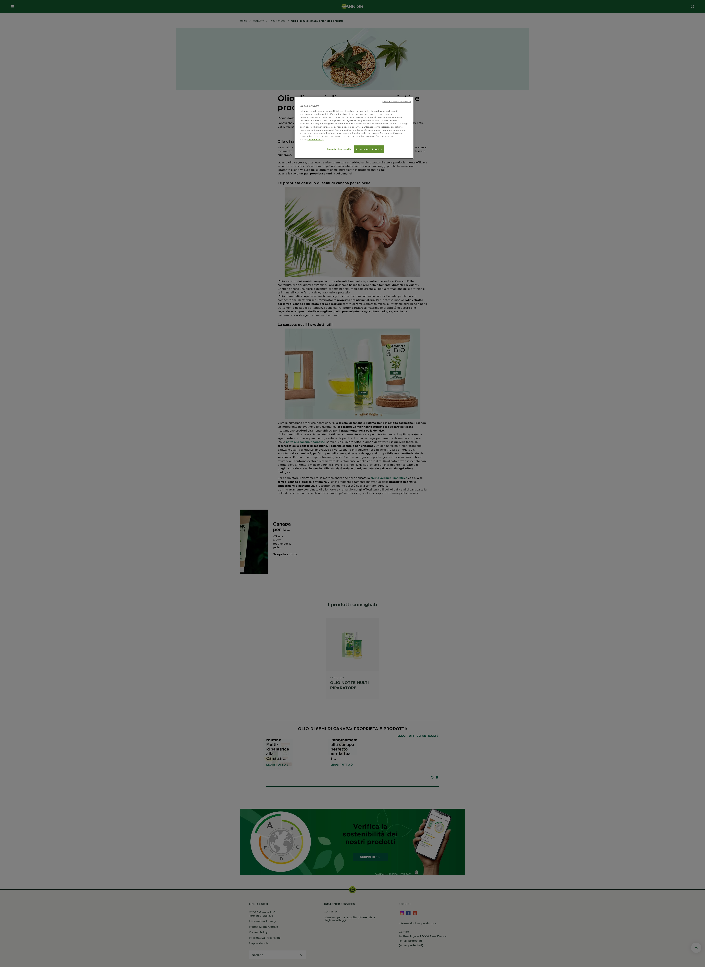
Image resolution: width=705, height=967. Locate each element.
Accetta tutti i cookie (369, 149)
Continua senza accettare (396, 101)
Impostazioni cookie (339, 149)
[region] (353, 128)
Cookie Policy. (315, 139)
